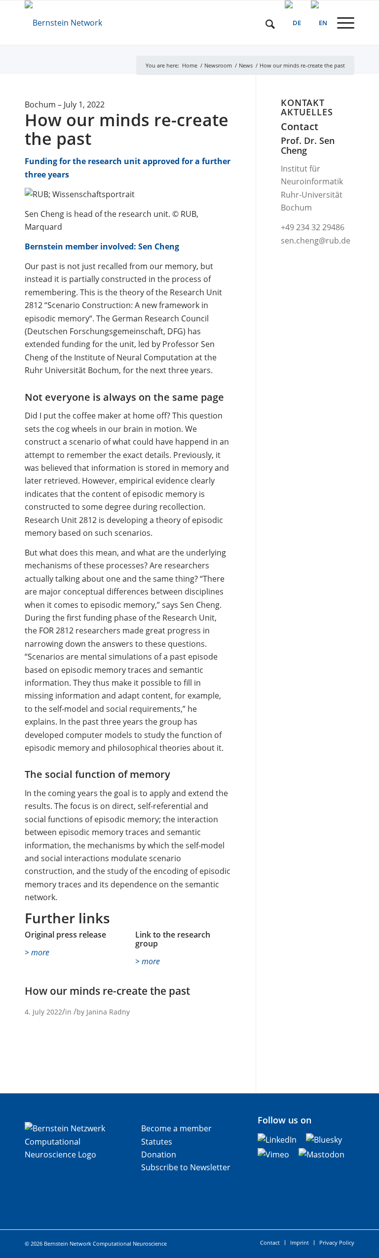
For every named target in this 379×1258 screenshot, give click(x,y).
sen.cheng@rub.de (315, 240)
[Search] (265, 22)
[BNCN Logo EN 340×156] (91, 22)
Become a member (176, 1128)
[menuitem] (265, 22)
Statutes (156, 1141)
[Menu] (340, 22)
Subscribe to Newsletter (185, 1167)
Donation (158, 1154)
